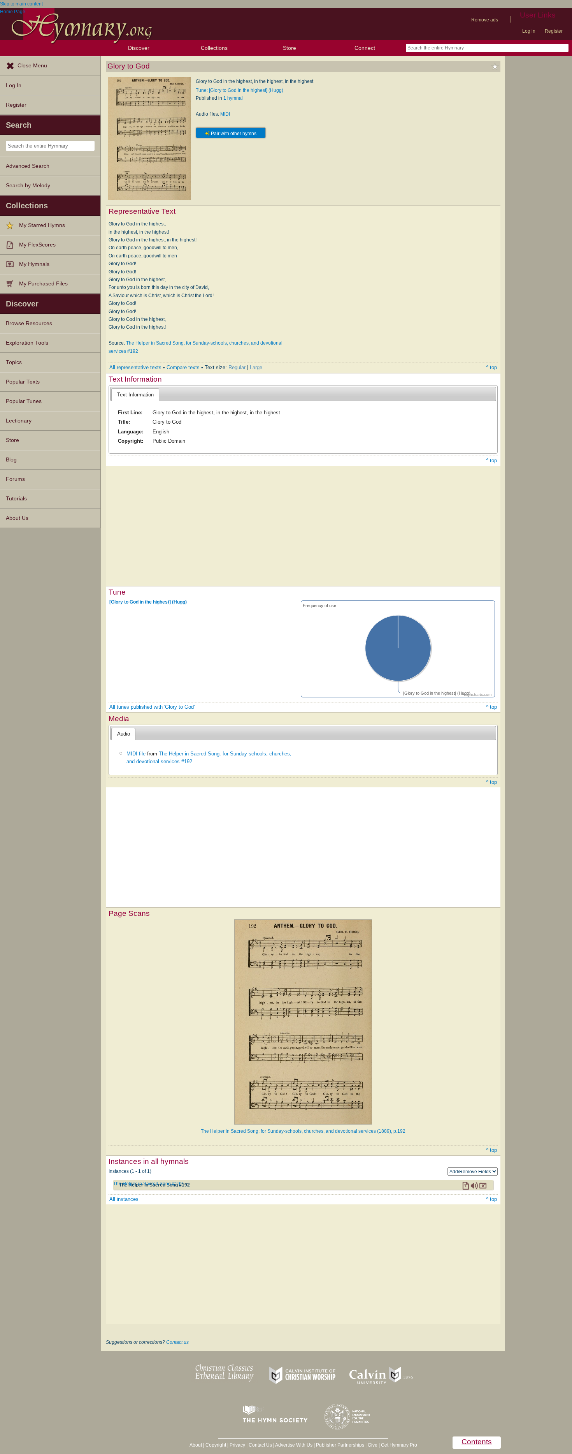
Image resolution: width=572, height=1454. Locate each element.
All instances (124, 1199)
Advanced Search (27, 166)
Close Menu (32, 66)
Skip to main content (21, 4)
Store (289, 48)
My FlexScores (37, 245)
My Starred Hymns (42, 225)
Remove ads (484, 20)
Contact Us (260, 1445)
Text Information (135, 395)
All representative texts (135, 367)
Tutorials (16, 499)
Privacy (237, 1445)
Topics (14, 362)
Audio (123, 734)
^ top (491, 367)
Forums (15, 479)
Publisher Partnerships (340, 1445)
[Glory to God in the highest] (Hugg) (148, 602)
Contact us (177, 1342)
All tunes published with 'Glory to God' (152, 707)
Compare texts (183, 367)
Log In (13, 85)
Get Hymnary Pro (399, 1445)
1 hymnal (233, 98)
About (195, 1445)
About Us (17, 518)
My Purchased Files (43, 284)
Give (372, 1445)
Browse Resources (29, 323)
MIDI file (136, 754)
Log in (528, 31)
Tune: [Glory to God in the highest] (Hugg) (239, 90)
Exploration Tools (27, 343)
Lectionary (19, 421)
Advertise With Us (293, 1445)
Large (256, 367)
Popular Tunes (24, 401)
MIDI (225, 114)
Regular (237, 367)
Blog (11, 460)
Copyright (215, 1445)
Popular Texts (23, 382)
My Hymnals (34, 264)
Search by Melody (28, 185)
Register (554, 31)
